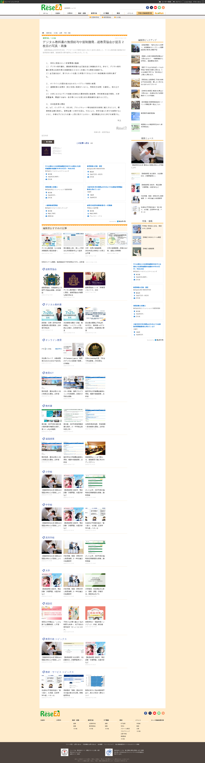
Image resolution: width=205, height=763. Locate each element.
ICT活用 (123, 723)
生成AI (58, 13)
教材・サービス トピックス (59, 672)
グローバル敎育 (125, 728)
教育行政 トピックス (56, 639)
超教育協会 (51, 269)
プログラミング (125, 731)
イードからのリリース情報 (132, 744)
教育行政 (94, 13)
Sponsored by (112, 221)
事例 (118, 13)
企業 (138, 728)
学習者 (138, 723)
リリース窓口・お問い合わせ (73, 744)
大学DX (69, 13)
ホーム (45, 13)
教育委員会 (107, 17)
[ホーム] (43, 33)
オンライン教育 (53, 340)
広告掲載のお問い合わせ (89, 744)
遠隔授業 (49, 439)
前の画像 (49, 141)
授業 (74, 723)
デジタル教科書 (53, 304)
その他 (118, 17)
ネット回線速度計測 (157, 720)
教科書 (48, 406)
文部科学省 (95, 17)
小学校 (48, 472)
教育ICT (49, 373)
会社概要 (100, 744)
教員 (138, 726)
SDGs (122, 726)
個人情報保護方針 (120, 744)
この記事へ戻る (84, 143)
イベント (130, 13)
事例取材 (123, 736)
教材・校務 (82, 13)
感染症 (48, 603)
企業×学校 (124, 734)
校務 (74, 726)
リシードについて (109, 744)
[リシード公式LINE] (159, 713)
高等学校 (49, 537)
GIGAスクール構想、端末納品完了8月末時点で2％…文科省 (69, 262)
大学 (47, 570)
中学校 (48, 504)
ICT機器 (106, 13)
